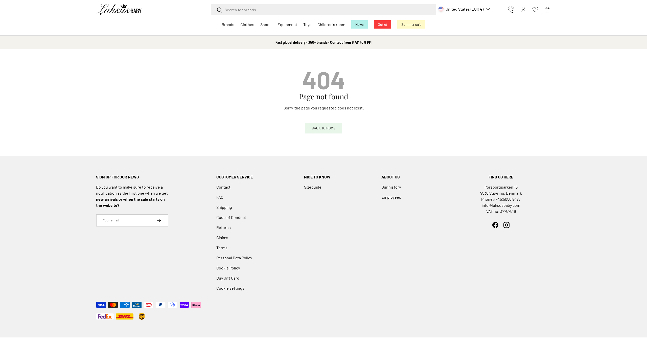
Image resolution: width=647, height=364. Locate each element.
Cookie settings (230, 288)
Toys (307, 24)
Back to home (323, 128)
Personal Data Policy (234, 257)
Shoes (265, 24)
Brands (228, 24)
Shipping (224, 207)
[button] (547, 9)
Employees (391, 197)
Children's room (331, 24)
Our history (391, 187)
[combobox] (323, 9)
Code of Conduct (231, 217)
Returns (223, 227)
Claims (222, 237)
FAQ (219, 197)
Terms (221, 247)
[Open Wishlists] (535, 10)
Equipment (287, 24)
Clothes (247, 24)
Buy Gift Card (227, 278)
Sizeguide (312, 187)
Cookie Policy (228, 267)
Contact (223, 187)
